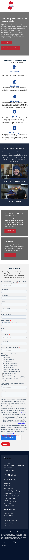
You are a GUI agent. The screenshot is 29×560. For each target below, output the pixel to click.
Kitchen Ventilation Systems (12, 493)
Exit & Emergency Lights (11, 501)
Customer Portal (8, 513)
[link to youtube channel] (15, 475)
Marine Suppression (9, 498)
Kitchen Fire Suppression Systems (13, 491)
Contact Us (7, 525)
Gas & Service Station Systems (12, 496)
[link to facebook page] (5, 475)
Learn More (6, 42)
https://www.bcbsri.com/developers (12, 538)
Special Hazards (8, 503)
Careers (6, 518)
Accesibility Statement (15, 542)
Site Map (3, 545)
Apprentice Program (10, 523)
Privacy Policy (4, 542)
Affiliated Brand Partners (11, 520)
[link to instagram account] (8, 475)
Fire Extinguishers (9, 488)
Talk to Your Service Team (10, 48)
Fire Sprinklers (8, 486)
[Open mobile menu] (27, 5)
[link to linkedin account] (12, 475)
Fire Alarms (7, 483)
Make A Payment (8, 515)
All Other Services (9, 506)
